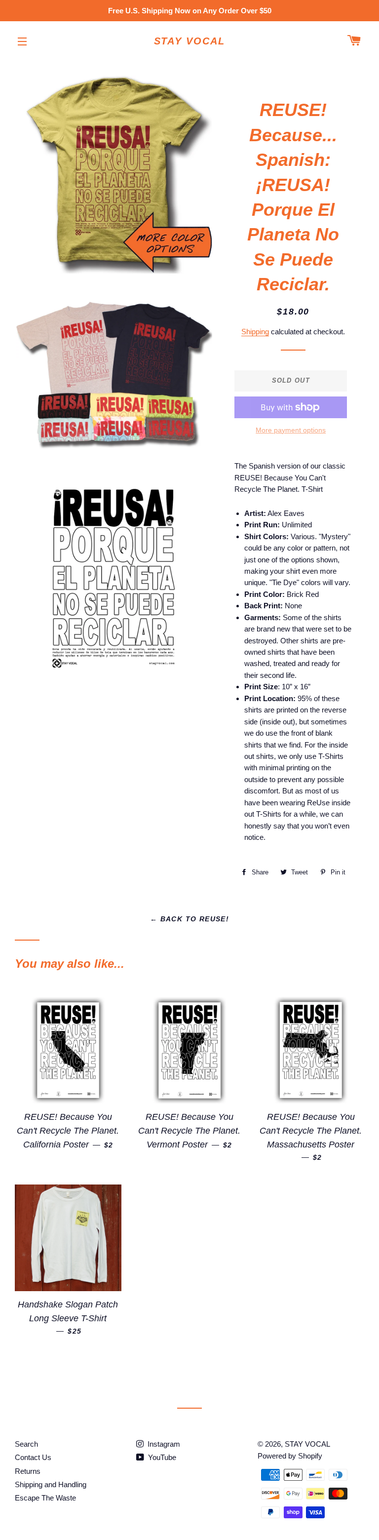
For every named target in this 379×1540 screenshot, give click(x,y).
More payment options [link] (291, 430)
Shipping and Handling (50, 1484)
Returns (27, 1471)
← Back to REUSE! (189, 919)
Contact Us (33, 1457)
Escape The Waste (45, 1498)
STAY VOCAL (190, 41)
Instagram (163, 1444)
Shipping (255, 331)
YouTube (161, 1457)
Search (26, 1444)
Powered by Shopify (290, 1456)
